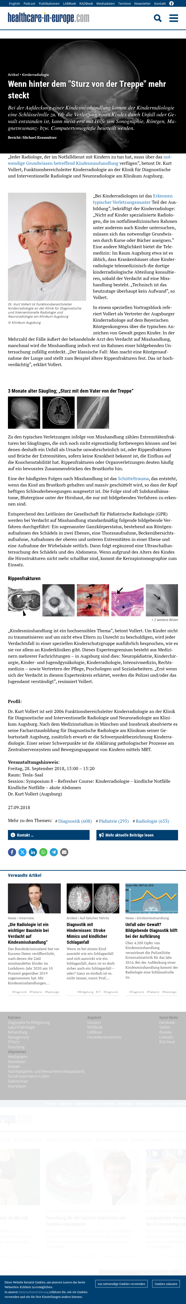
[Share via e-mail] (64, 852)
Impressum (17, 1086)
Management (18, 1037)
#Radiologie (52, 992)
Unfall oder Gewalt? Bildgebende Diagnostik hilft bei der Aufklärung (151, 930)
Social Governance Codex (28, 1076)
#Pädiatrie (35, 992)
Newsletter (142, 3)
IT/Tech (14, 1041)
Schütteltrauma (133, 478)
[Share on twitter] (22, 852)
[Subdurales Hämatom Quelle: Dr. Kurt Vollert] (58, 413)
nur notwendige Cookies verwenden (121, 1284)
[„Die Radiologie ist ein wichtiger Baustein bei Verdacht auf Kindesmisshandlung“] (34, 898)
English (14, 3)
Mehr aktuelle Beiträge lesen (129, 835)
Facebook (167, 1022)
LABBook (69, 3)
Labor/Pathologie (21, 1027)
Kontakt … (24, 835)
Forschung (16, 1046)
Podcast (29, 3)
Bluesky (165, 1032)
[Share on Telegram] (54, 852)
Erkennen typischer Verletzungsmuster (133, 199)
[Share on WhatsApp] (43, 852)
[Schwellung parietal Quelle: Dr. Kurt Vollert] (24, 413)
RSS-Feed (167, 1041)
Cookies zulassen (166, 1284)
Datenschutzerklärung (34, 1292)
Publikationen (49, 3)
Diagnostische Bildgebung (28, 1022)
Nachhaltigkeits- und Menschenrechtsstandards (46, 1071)
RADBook (86, 3)
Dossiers (94, 1022)
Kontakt (160, 3)
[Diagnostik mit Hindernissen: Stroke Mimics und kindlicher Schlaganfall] (93, 898)
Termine (124, 3)
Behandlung (17, 1032)
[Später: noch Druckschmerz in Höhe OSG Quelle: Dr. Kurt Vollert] (93, 413)
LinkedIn (166, 1037)
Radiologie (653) (152, 821)
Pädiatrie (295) (114, 821)
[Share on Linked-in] (33, 852)
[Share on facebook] (12, 852)
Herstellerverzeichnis (104, 1037)
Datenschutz (18, 1081)
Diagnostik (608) (75, 821)
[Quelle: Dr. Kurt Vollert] (24, 601)
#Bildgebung (85, 992)
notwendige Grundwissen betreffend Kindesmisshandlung (90, 160)
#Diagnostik (19, 992)
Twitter (164, 1027)
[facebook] (171, 3)
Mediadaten (105, 3)
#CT (98, 992)
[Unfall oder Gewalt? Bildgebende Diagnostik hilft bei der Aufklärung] (151, 898)
